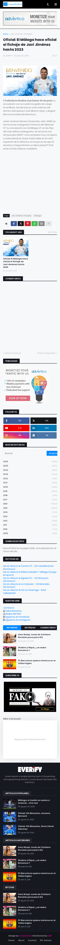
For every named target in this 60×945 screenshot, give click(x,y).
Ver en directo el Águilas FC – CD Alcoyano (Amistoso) (25, 580)
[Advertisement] (30, 180)
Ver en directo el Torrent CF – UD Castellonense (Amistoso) (28, 567)
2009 (30, 533)
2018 (30, 495)
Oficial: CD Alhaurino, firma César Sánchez (36, 827)
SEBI (50, 935)
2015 (30, 508)
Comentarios (48, 627)
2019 (30, 491)
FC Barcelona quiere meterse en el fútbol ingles (37, 662)
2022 (30, 478)
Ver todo (52, 232)
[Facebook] (14, 223)
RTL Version (46, 940)
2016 (30, 503)
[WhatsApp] (35, 223)
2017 (30, 499)
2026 (30, 461)
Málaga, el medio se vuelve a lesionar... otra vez (34, 801)
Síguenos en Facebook (17, 616)
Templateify (25, 935)
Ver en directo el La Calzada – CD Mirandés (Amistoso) (26, 586)
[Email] (41, 223)
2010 (30, 529)
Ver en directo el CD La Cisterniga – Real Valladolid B (24, 592)
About (21, 940)
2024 (30, 470)
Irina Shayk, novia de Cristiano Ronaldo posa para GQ (34, 636)
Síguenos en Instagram (18, 619)
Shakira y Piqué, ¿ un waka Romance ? (32, 649)
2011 (30, 524)
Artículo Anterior (13, 353)
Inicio (5, 33)
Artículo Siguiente (46, 353)
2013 (30, 516)
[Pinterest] (28, 223)
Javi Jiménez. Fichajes (21, 33)
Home (11, 940)
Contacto (9, 607)
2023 (30, 474)
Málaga (37, 215)
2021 (30, 482)
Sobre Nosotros (13, 610)
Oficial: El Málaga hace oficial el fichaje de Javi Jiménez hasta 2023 (15, 263)
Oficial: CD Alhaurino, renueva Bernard (34, 814)
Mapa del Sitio (13, 613)
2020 (30, 486)
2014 (30, 512)
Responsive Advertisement (30, 739)
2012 (30, 520)
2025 (30, 465)
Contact (32, 940)
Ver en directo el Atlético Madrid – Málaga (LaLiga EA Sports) (29, 573)
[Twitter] (21, 223)
